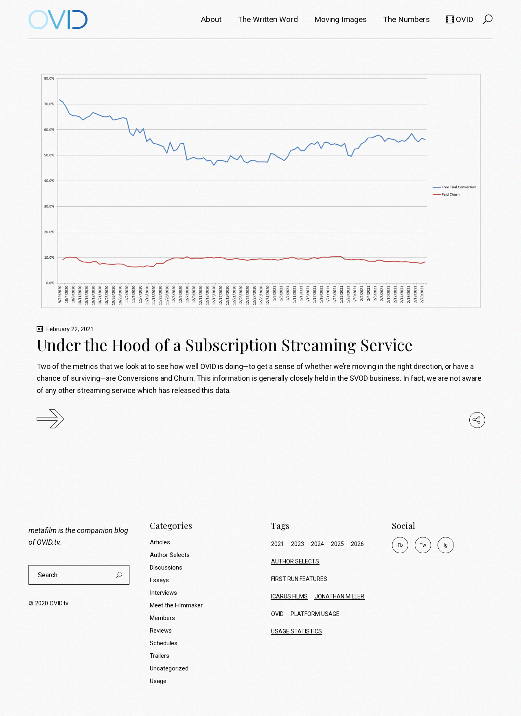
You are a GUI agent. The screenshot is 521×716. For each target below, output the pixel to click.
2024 (317, 544)
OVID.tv (48, 542)
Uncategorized (169, 668)
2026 (357, 544)
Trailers (159, 655)
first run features (299, 579)
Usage (158, 681)
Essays (159, 580)
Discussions (166, 567)
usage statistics (296, 631)
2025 (337, 544)
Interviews (163, 592)
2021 (277, 544)
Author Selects (170, 555)
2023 (297, 544)
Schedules (163, 643)
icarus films (289, 596)
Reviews (161, 630)
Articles (160, 542)
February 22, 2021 (69, 329)
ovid (277, 614)
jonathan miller (339, 596)
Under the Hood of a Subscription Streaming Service (225, 344)
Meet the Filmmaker (176, 605)
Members (162, 618)
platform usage (315, 614)
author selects (295, 561)
